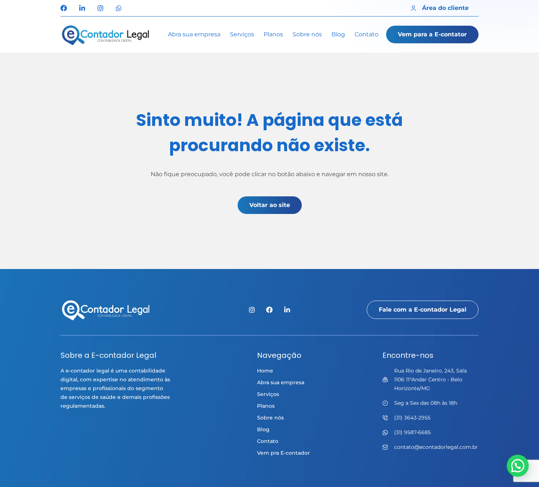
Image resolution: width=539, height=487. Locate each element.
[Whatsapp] (118, 8)
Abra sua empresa (194, 34)
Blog (338, 34)
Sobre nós (307, 34)
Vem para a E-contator (432, 34)
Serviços (242, 34)
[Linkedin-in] (82, 8)
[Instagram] (100, 8)
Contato (366, 34)
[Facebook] (63, 8)
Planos (273, 34)
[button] (518, 466)
